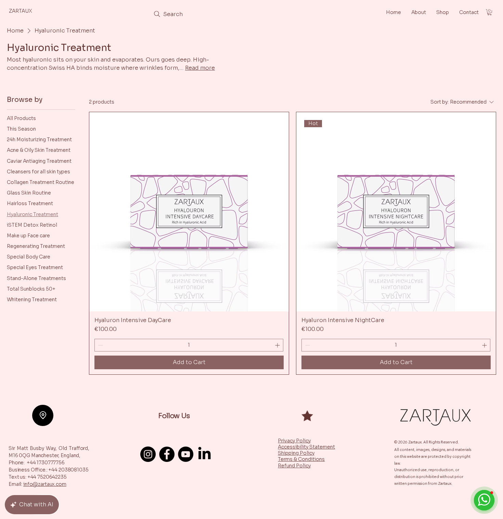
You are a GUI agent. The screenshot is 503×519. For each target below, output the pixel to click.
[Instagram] (148, 454)
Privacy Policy (294, 441)
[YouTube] (185, 454)
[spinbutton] (189, 345)
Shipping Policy (296, 453)
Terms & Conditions (301, 459)
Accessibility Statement (306, 447)
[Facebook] (167, 454)
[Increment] (278, 345)
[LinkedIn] (204, 454)
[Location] (42, 415)
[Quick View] (189, 211)
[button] (489, 12)
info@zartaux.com (44, 484)
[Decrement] (99, 345)
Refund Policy (294, 466)
